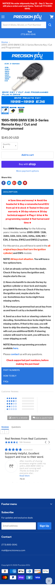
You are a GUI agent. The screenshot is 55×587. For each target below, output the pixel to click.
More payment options (27, 171)
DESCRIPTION (10, 192)
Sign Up (44, 525)
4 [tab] (25, 482)
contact (15, 354)
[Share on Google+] (14, 183)
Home (4, 42)
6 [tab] (33, 482)
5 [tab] (29, 482)
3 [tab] (21, 482)
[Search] (50, 25)
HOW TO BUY (9, 376)
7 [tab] (38, 482)
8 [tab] (42, 482)
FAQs (5, 382)
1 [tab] (12, 482)
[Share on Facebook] (3, 183)
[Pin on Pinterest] (25, 183)
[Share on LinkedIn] (19, 183)
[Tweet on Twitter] (9, 183)
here (15, 348)
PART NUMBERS (11, 370)
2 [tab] (17, 482)
